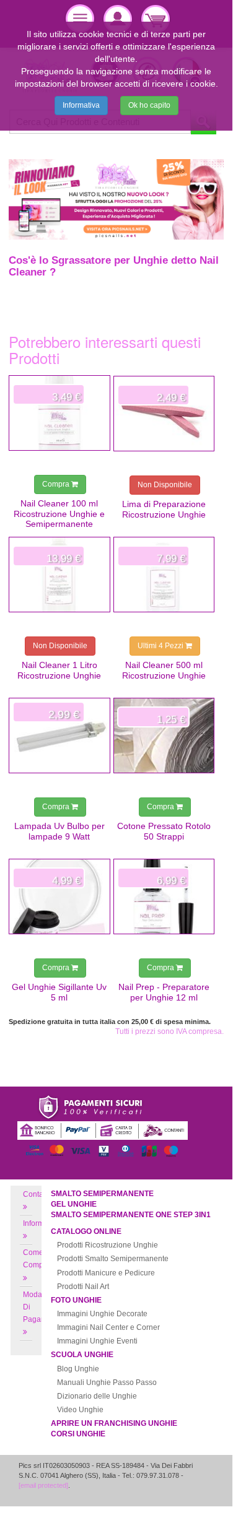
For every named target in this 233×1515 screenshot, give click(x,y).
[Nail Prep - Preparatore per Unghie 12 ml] (164, 896)
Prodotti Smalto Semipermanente (113, 1258)
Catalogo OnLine (86, 1231)
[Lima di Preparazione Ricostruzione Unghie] (164, 413)
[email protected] (43, 1485)
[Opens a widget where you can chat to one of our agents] (186, 1489)
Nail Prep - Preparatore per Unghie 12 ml (163, 992)
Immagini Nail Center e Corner (108, 1327)
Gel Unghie (74, 1204)
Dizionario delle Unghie (97, 1396)
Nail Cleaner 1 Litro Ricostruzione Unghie (59, 670)
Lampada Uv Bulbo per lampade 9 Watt (59, 831)
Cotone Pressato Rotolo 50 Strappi (164, 831)
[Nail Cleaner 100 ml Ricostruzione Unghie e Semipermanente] (59, 413)
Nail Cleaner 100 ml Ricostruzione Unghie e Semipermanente (59, 513)
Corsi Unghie (78, 1434)
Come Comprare (40, 1258)
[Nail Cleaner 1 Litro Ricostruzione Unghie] (59, 574)
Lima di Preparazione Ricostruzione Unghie (164, 509)
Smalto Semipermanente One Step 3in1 (131, 1214)
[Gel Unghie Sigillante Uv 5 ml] (59, 896)
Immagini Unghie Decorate (102, 1313)
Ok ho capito (149, 105)
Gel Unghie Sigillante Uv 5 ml (59, 992)
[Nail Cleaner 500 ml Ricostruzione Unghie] (164, 574)
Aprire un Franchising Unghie (114, 1423)
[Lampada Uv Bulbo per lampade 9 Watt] (59, 735)
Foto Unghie (76, 1300)
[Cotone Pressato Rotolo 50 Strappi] (164, 735)
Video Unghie (80, 1409)
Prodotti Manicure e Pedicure (106, 1273)
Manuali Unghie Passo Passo (107, 1382)
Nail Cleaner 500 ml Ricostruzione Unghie (164, 670)
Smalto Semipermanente (102, 1193)
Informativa (81, 105)
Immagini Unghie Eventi (97, 1341)
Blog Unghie (78, 1369)
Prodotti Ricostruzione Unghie (107, 1245)
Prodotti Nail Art (83, 1286)
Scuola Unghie (82, 1354)
